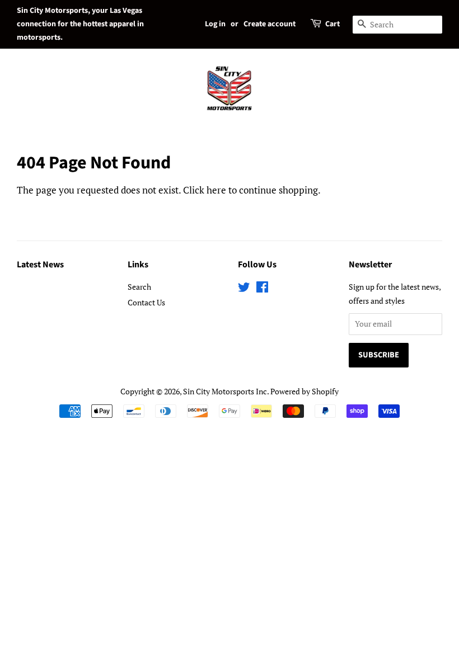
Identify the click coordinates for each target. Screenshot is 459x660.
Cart (332, 24)
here (216, 189)
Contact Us (146, 302)
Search (139, 286)
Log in (215, 24)
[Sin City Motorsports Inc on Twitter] (244, 289)
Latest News (40, 264)
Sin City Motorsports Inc (225, 391)
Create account (269, 24)
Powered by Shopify (304, 391)
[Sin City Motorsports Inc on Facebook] (262, 289)
